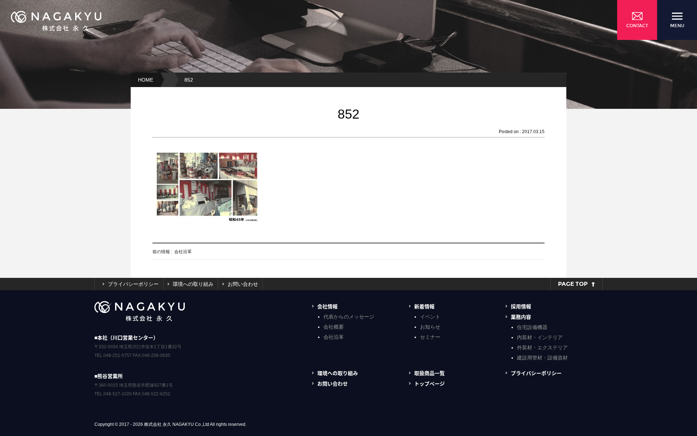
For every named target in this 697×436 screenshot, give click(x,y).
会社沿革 (333, 337)
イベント (430, 317)
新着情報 (424, 306)
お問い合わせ (243, 284)
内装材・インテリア (540, 337)
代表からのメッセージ (348, 317)
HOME (145, 80)
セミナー (430, 337)
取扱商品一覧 (429, 373)
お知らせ (430, 327)
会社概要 (333, 327)
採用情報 (521, 306)
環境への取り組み (193, 284)
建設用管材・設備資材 (542, 358)
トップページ (429, 383)
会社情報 (327, 306)
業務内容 (521, 316)
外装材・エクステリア (542, 347)
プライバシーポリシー (133, 284)
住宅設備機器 (532, 327)
